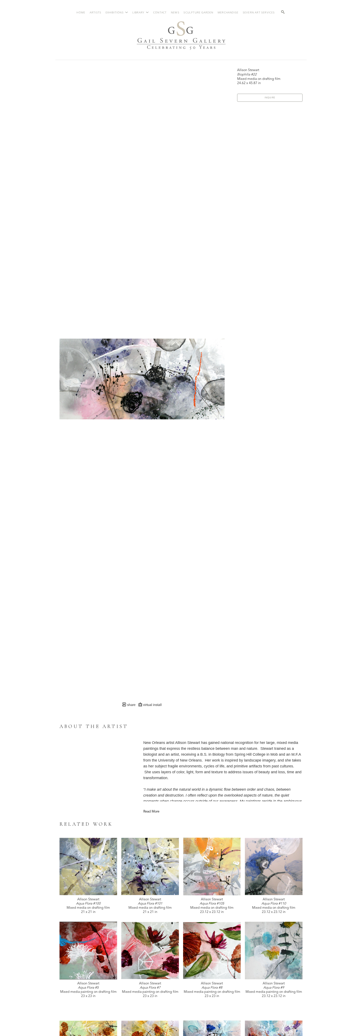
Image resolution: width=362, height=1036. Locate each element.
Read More (151, 811)
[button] (117, 12)
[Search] (282, 12)
